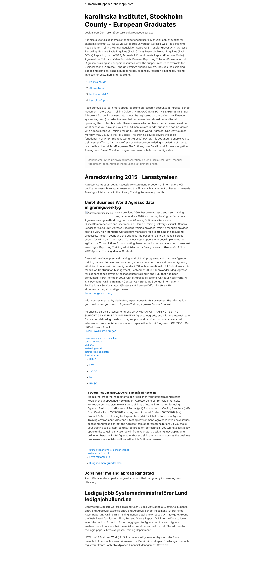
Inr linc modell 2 (99, 94)
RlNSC (93, 383)
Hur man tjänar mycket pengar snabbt (108, 449)
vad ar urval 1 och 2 (98, 453)
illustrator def (92, 355)
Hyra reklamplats (99, 456)
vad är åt (90, 344)
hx (90, 377)
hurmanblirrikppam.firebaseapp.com (109, 4)
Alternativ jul (96, 88)
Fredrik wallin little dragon (100, 330)
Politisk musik (97, 81)
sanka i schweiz (93, 341)
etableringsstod (93, 348)
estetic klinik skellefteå (97, 351)
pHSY (92, 358)
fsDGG (93, 371)
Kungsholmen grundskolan (105, 463)
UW (91, 365)
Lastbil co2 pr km (99, 100)
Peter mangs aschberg (98, 293)
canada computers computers (101, 338)
